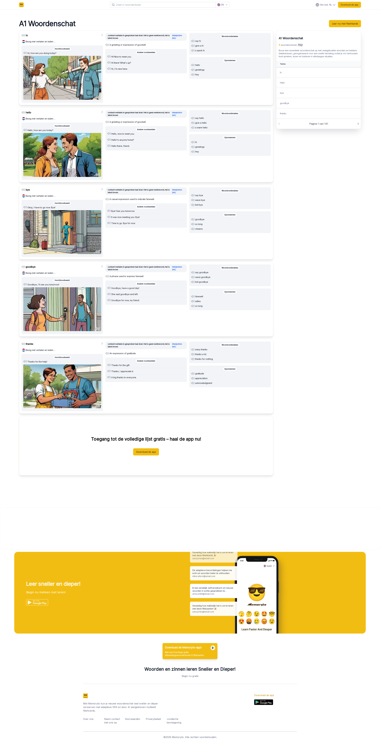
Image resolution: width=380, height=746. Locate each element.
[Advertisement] (89, 528)
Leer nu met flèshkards (345, 23)
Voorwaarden (132, 718)
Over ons (88, 718)
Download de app (349, 4)
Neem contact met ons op (112, 720)
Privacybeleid (153, 718)
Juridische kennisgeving (174, 720)
